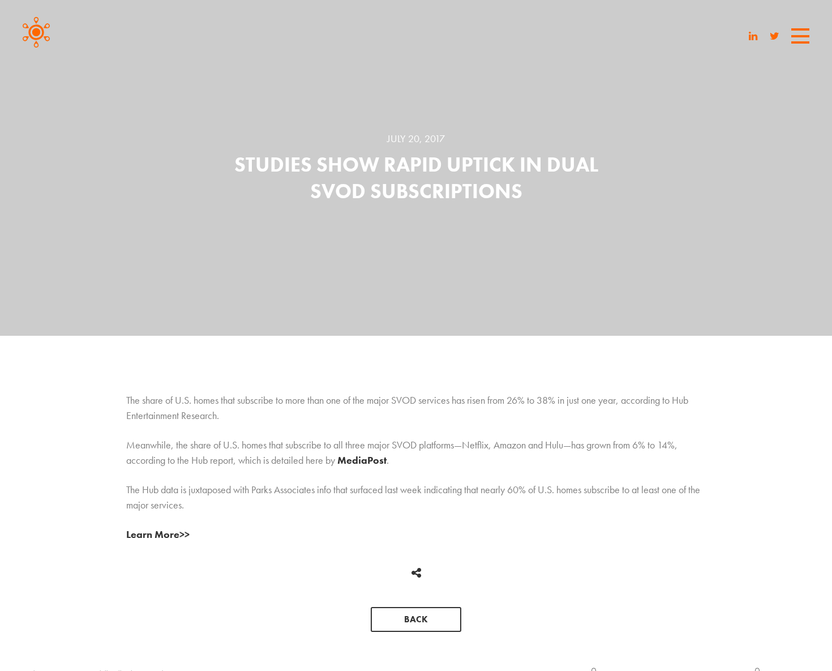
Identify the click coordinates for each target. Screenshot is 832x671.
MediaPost (362, 460)
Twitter (774, 36)
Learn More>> (158, 534)
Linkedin (753, 36)
